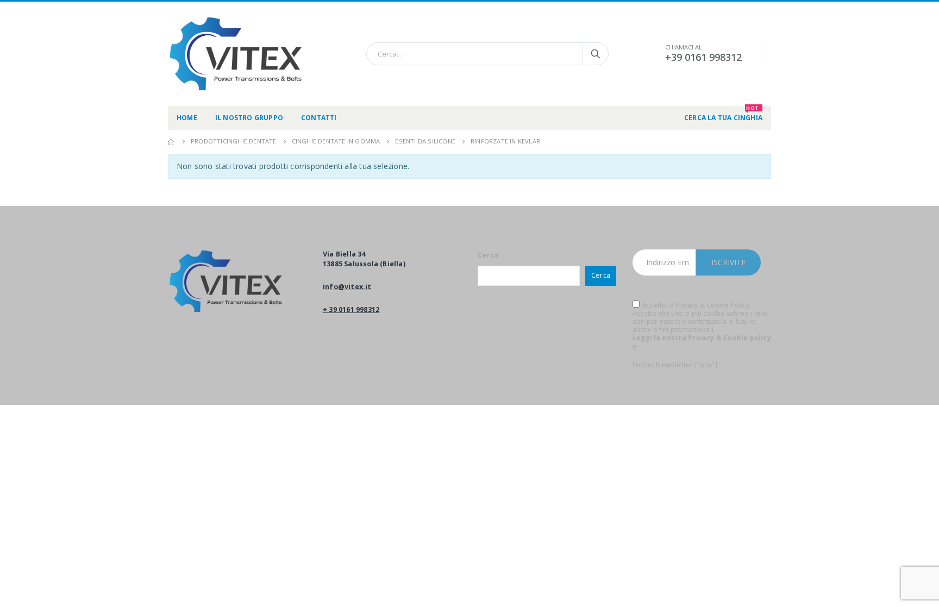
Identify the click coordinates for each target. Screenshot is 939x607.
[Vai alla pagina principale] (172, 141)
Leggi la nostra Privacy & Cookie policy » (702, 342)
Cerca (488, 255)
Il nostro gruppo (249, 117)
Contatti (319, 117)
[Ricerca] (595, 54)
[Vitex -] (236, 53)
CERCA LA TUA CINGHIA (723, 114)
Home (187, 117)
